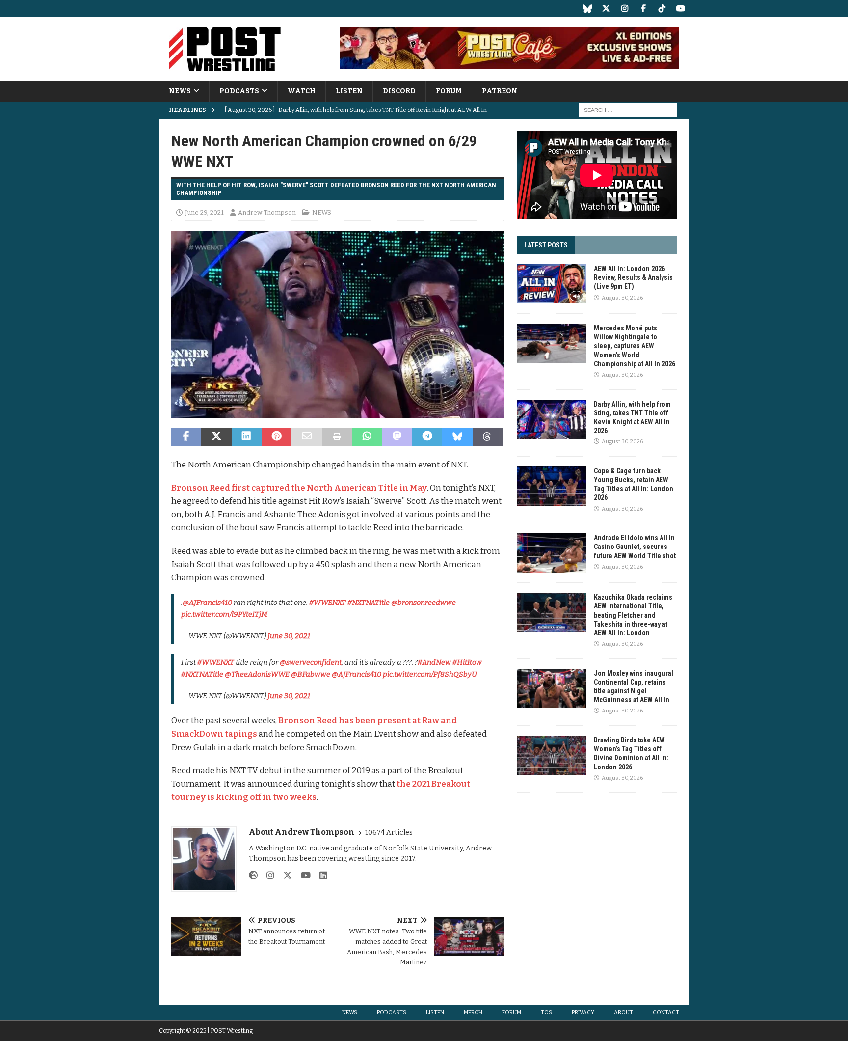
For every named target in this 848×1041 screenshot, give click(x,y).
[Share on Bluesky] (457, 437)
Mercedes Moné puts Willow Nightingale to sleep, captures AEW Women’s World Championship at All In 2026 (634, 346)
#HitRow (467, 662)
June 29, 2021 (204, 212)
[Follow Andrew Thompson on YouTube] (302, 875)
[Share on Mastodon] (397, 437)
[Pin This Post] (277, 437)
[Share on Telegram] (427, 437)
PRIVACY (583, 1012)
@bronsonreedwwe (423, 602)
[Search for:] (628, 110)
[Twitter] (605, 8)
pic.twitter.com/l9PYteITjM (224, 614)
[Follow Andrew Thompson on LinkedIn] (319, 875)
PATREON (499, 91)
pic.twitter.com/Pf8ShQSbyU (430, 674)
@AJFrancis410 (207, 602)
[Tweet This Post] (216, 437)
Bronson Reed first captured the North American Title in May (299, 488)
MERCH (473, 1012)
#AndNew (434, 662)
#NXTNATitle (368, 602)
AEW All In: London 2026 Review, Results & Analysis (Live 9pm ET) (633, 277)
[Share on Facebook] (186, 437)
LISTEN (349, 91)
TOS (546, 1012)
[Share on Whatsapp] (367, 437)
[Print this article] (337, 437)
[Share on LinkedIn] (247, 437)
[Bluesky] (587, 8)
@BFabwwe (310, 674)
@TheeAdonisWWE (257, 674)
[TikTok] (661, 8)
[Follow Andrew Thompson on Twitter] (284, 875)
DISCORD (399, 91)
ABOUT (623, 1012)
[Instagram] (624, 8)
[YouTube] (680, 8)
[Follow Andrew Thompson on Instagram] (266, 875)
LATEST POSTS (546, 245)
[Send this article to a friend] (306, 437)
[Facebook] (643, 8)
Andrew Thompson (267, 212)
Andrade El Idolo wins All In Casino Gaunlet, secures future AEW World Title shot (635, 546)
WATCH (302, 91)
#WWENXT (327, 602)
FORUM (449, 91)
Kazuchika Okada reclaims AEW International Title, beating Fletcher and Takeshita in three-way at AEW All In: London (633, 615)
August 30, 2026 (622, 298)
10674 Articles (389, 832)
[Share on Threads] (488, 437)
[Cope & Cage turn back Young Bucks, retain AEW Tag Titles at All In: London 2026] (551, 486)
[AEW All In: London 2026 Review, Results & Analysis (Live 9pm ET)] (551, 283)
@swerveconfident (311, 662)
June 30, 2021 (288, 635)
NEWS (180, 91)
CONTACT (666, 1012)
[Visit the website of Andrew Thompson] (253, 875)
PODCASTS (239, 91)
